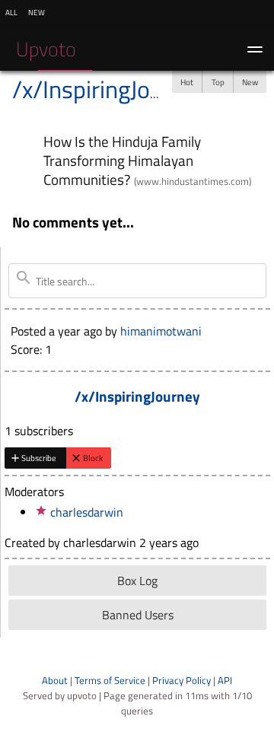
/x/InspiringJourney (110, 89)
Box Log (137, 580)
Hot (186, 81)
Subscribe (38, 457)
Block (93, 457)
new (36, 11)
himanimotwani (161, 331)
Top (218, 81)
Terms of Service (110, 680)
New (250, 81)
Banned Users (138, 615)
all (11, 11)
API (225, 680)
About (55, 680)
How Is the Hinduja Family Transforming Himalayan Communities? (122, 160)
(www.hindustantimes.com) (192, 181)
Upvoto (46, 49)
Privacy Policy (181, 680)
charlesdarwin (86, 512)
